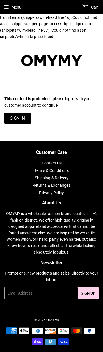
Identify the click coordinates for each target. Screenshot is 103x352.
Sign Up (88, 293)
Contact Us (52, 163)
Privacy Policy (51, 192)
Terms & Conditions (51, 170)
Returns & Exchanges (51, 185)
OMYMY (53, 320)
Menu (16, 7)
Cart (94, 7)
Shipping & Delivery (51, 178)
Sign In (17, 118)
